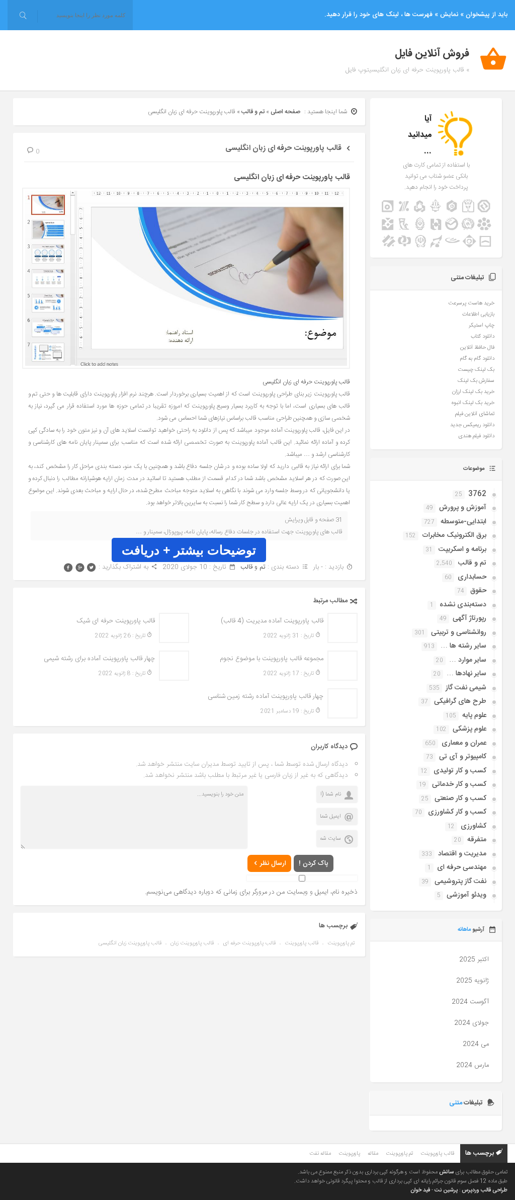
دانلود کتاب (482, 336)
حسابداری (472, 577)
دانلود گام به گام (477, 358)
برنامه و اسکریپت (462, 549)
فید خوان (420, 1190)
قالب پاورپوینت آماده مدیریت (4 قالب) (272, 620)
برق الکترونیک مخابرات (454, 535)
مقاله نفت (320, 1153)
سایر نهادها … (466, 674)
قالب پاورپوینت (301, 943)
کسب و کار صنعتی (460, 798)
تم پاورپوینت (341, 943)
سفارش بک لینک (476, 380)
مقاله (373, 1153)
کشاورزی (473, 826)
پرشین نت (446, 1190)
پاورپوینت (349, 1153)
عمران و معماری (464, 743)
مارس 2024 (472, 1065)
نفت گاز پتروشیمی (460, 881)
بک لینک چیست (476, 369)
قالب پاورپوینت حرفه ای (249, 943)
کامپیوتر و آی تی (462, 757)
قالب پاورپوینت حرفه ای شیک (115, 620)
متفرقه (476, 840)
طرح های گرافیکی (460, 701)
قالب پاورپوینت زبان (192, 943)
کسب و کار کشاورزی (457, 812)
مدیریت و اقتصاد (462, 854)
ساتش (446, 1172)
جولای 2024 (471, 1022)
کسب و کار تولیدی (460, 771)
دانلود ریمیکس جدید (472, 425)
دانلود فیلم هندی (476, 436)
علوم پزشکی (469, 729)
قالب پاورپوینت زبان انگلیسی (130, 943)
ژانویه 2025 (472, 980)
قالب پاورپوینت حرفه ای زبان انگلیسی (283, 148)
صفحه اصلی (285, 112)
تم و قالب (253, 112)
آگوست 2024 (470, 1001)
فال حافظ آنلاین (477, 347)
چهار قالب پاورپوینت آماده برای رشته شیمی (99, 658)
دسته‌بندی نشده (463, 605)
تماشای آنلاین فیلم (474, 414)
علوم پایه (474, 715)
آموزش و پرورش (462, 508)
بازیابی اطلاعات (478, 314)
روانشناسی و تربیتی (458, 632)
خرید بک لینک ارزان (473, 391)
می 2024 (476, 1044)
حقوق (478, 591)
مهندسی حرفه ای (461, 867)
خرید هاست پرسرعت (471, 303)
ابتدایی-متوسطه (463, 522)
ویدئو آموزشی (466, 895)
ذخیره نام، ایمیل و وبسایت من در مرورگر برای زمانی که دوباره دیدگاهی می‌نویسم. (251, 892)
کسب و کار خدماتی (459, 784)
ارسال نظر (273, 863)
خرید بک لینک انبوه (473, 403)
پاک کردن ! (313, 863)
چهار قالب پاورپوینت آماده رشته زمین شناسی (265, 696)
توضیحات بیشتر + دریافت (189, 550)
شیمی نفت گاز (466, 688)
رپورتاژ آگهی (469, 618)
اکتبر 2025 (474, 959)
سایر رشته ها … (463, 646)
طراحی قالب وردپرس (484, 1190)
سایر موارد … (467, 660)
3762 (477, 494)
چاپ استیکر (481, 325)
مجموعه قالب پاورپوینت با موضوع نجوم (271, 658)
